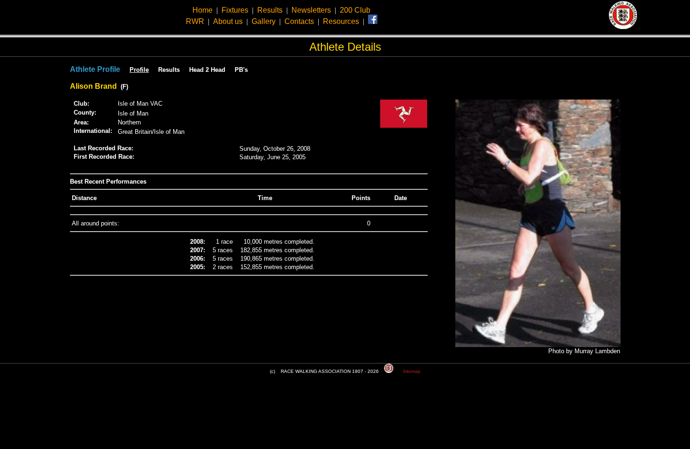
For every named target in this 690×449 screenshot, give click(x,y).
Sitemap (412, 371)
